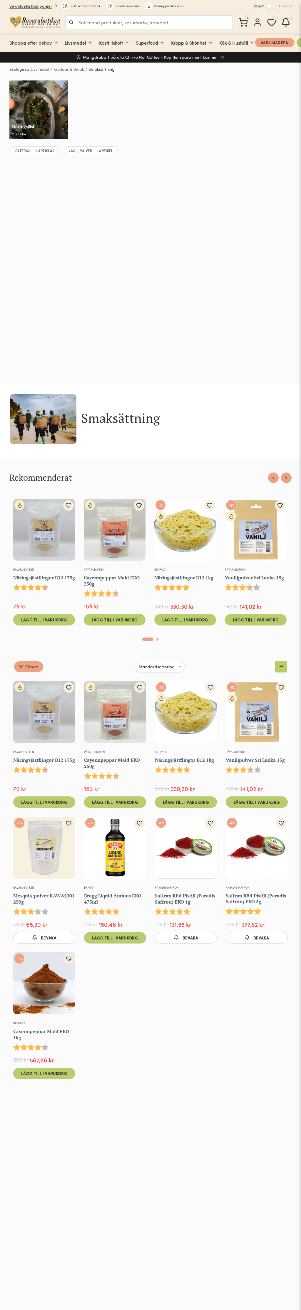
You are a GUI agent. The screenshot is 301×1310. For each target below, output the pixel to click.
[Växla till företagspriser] (271, 6)
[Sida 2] (157, 639)
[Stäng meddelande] (222, 57)
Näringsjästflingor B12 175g (44, 577)
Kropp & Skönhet (188, 42)
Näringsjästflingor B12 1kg (183, 577)
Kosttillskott (111, 42)
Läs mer (210, 57)
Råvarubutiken (23, 569)
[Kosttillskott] (127, 43)
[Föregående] (273, 477)
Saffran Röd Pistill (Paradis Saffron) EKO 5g (256, 898)
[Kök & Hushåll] (252, 43)
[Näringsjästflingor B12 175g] (44, 532)
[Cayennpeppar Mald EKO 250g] (115, 532)
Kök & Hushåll (233, 42)
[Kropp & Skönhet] (210, 43)
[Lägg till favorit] (68, 505)
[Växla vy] (281, 666)
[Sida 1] (147, 639)
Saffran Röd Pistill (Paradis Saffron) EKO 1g (185, 898)
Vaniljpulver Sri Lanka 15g (254, 577)
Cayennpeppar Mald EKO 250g (112, 580)
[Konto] (257, 22)
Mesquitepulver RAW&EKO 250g (43, 898)
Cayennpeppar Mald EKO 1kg (41, 1034)
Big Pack (160, 569)
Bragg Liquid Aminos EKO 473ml (112, 898)
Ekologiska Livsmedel (29, 69)
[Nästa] (286, 477)
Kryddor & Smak (68, 69)
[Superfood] (162, 43)
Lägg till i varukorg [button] (44, 620)
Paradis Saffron (166, 887)
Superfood (147, 42)
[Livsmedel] (90, 43)
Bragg (88, 887)
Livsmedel (75, 42)
